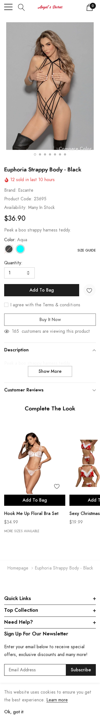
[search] (21, 7)
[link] (34, 463)
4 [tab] (50, 154)
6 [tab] (60, 154)
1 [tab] (35, 154)
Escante (25, 190)
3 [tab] (45, 154)
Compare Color (75, 149)
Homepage (17, 568)
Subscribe (81, 670)
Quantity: (13, 263)
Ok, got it (13, 712)
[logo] (50, 7)
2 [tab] (40, 154)
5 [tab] (55, 154)
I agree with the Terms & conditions (44, 305)
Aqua (20, 249)
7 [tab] (65, 154)
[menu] (8, 7)
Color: (15, 240)
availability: (15, 207)
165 (15, 331)
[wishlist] (57, 486)
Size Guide (87, 250)
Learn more (57, 700)
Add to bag (34, 500)
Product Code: (18, 199)
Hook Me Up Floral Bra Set (31, 513)
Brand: (10, 190)
